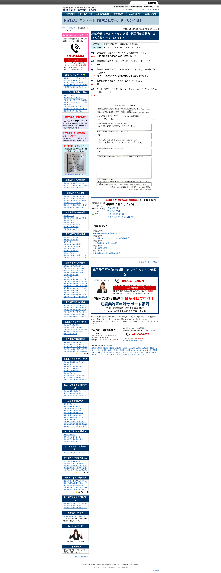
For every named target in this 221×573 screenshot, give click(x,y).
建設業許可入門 (69, 216)
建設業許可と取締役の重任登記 (74, 314)
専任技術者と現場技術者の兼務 (74, 485)
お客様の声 (71, 28)
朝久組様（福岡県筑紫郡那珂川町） (107, 233)
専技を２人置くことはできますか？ (75, 297)
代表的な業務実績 (115, 214)
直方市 (94, 352)
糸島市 (99, 348)
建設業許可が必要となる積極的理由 (75, 200)
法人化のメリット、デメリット (74, 345)
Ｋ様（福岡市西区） (101, 248)
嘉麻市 (116, 350)
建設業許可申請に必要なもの (73, 327)
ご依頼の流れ (124, 564)
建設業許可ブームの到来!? (72, 203)
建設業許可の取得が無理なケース (75, 255)
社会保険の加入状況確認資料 (73, 332)
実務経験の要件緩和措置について (75, 292)
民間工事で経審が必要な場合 (73, 413)
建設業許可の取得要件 (71, 237)
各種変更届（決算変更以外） (73, 366)
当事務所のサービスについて (73, 98)
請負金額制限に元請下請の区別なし (75, 490)
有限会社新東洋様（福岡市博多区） (107, 253)
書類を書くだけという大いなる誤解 (75, 503)
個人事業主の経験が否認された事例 (75, 349)
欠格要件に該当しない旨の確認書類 (75, 329)
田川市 (99, 354)
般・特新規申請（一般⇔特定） (74, 375)
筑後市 (153, 352)
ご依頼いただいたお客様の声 (120, 217)
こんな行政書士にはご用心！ (73, 106)
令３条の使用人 (69, 277)
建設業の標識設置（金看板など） (75, 362)
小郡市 (125, 348)
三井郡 (138, 348)
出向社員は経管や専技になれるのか (75, 283)
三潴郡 (155, 350)
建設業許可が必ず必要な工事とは (75, 218)
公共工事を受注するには (72, 437)
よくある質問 (141, 9)
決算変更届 (67, 364)
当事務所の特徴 (106, 564)
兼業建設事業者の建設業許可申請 (75, 310)
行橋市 (111, 352)
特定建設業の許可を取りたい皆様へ (75, 468)
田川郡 (105, 354)
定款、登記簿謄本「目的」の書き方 (75, 312)
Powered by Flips (155, 570)
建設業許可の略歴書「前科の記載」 (75, 466)
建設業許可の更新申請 (71, 368)
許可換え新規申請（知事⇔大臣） (75, 377)
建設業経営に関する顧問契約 (73, 111)
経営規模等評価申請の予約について (75, 408)
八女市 (147, 352)
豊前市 (117, 352)
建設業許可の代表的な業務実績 (74, 183)
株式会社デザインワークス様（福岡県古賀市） (112, 238)
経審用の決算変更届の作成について (75, 406)
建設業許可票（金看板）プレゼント (75, 109)
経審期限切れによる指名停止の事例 (75, 487)
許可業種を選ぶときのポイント (74, 305)
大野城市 (126, 354)
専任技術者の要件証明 (71, 275)
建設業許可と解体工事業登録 (73, 83)
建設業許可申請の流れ (71, 325)
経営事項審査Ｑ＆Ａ (70, 419)
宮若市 (99, 352)
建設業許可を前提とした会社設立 (75, 308)
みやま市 (148, 350)
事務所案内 (112, 208)
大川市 (141, 350)
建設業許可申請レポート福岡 (73, 187)
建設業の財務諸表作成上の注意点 (75, 316)
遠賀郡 (104, 350)
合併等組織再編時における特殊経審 (75, 424)
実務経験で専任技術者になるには (75, 290)
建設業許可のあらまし (71, 220)
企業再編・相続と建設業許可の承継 (75, 470)
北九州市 (145, 348)
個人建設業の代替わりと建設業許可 (75, 85)
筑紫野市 (112, 354)
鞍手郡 (105, 352)
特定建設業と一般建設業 (72, 224)
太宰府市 (133, 354)
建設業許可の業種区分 (71, 227)
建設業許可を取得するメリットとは (75, 198)
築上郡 (129, 352)
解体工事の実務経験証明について (75, 80)
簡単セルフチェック (70, 253)
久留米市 (118, 348)
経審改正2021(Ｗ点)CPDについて (75, 417)
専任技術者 (67, 242)
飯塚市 (110, 350)
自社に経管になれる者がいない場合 (75, 281)
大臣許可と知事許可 (70, 222)
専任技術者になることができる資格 (75, 286)
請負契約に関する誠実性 (72, 246)
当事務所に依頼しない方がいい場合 (75, 102)
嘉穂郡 (122, 350)
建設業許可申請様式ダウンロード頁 (75, 508)
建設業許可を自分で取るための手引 (75, 505)
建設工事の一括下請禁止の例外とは (75, 481)
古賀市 (105, 348)
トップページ (128, 9)
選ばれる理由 (113, 211)
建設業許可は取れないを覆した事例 (75, 185)
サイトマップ (154, 9)
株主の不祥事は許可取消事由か (74, 393)
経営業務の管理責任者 (71, 240)
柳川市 (135, 350)
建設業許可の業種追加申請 (72, 371)
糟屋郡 (111, 348)
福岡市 (94, 348)
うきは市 (132, 348)
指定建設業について (70, 229)
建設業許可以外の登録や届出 (73, 439)
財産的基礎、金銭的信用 (72, 248)
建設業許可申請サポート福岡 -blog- (74, 516)
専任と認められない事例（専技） (75, 270)
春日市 (119, 354)
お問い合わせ (133, 564)
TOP (63, 28)
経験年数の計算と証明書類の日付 (75, 295)
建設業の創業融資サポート (72, 441)
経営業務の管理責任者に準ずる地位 (75, 279)
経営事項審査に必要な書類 (72, 411)
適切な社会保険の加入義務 (72, 244)
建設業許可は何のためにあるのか (75, 196)
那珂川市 (141, 354)
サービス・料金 (69, 95)
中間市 (152, 348)
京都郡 (123, 352)
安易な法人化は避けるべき (72, 342)
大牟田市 (129, 350)
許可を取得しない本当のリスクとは (75, 207)
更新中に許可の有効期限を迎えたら (75, 380)
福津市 (98, 350)
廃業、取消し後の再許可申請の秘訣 (75, 395)
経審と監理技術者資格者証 (72, 415)
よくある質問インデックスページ (75, 453)
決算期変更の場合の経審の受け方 (75, 87)
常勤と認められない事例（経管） (75, 268)
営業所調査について (70, 334)
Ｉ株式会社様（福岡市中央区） (106, 243)
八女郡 (94, 354)
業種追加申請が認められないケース (75, 257)
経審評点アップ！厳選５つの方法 (75, 78)
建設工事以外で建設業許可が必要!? (75, 205)
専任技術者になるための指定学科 (75, 288)
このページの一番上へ (81, 557)
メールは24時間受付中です (133, 340)
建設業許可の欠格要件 (71, 251)
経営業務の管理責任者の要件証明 (75, 272)
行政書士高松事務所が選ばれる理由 (75, 100)
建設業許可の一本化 (70, 373)
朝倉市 (135, 352)
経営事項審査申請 (70, 404)
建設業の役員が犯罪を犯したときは (75, 391)
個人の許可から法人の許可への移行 (75, 347)
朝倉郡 (141, 352)
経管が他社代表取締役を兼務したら (75, 483)
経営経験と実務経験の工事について (75, 266)
